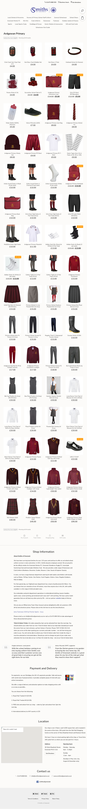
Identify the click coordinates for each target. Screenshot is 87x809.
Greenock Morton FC (13, 21)
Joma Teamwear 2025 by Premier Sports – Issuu (28, 612)
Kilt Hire (25, 21)
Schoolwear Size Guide (43, 27)
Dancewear (46, 21)
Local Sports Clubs (21, 24)
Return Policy (55, 799)
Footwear (56, 21)
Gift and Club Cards (72, 24)
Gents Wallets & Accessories (54, 24)
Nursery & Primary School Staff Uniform (39, 18)
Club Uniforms (35, 21)
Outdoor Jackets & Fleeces (70, 21)
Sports (10, 24)
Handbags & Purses (36, 24)
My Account (24, 538)
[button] (35, 794)
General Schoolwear (60, 18)
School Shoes (74, 18)
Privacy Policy (45, 799)
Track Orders (37, 538)
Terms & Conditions (33, 799)
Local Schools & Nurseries (16, 18)
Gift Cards (63, 538)
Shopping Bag (50, 538)
